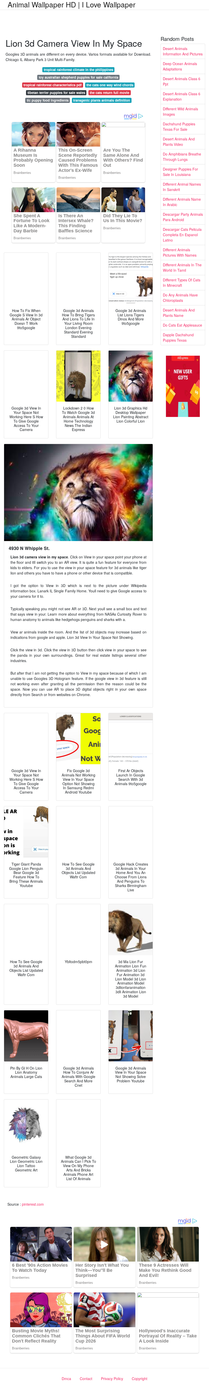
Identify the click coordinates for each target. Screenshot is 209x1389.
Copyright (139, 1378)
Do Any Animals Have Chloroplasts (180, 297)
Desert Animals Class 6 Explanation (181, 96)
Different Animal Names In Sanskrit (182, 187)
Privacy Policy (112, 1378)
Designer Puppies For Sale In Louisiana (180, 171)
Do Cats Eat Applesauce (182, 325)
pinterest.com (33, 1204)
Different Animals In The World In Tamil (182, 267)
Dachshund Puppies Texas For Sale (179, 126)
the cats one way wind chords (109, 84)
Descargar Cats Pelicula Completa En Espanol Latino (182, 235)
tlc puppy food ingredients (48, 100)
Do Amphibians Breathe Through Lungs (182, 156)
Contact (86, 1378)
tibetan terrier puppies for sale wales (56, 92)
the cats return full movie (109, 92)
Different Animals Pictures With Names (180, 252)
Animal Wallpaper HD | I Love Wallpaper (71, 4)
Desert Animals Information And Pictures (183, 51)
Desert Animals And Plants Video (179, 141)
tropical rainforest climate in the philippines (78, 69)
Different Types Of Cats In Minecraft (181, 282)
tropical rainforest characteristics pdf (52, 84)
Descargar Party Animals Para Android (183, 217)
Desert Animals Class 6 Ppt (181, 81)
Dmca (66, 1378)
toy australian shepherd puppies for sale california (78, 77)
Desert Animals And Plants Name (179, 312)
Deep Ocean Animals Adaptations (180, 66)
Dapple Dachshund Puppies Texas (178, 337)
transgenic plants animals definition (101, 100)
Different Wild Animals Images (180, 111)
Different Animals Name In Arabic (182, 202)
